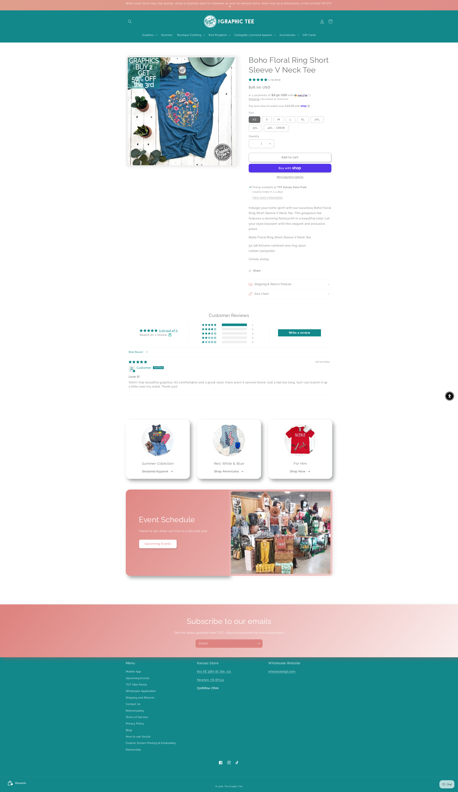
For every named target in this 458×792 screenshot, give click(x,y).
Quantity (254, 136)
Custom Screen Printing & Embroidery (151, 742)
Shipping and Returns (140, 697)
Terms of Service (137, 717)
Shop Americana (226, 471)
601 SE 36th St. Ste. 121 (214, 671)
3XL (255, 127)
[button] (130, 21)
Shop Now (297, 471)
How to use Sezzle (138, 736)
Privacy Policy (135, 723)
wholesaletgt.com (281, 671)
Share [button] (257, 270)
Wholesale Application (141, 690)
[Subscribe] (258, 643)
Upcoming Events (158, 543)
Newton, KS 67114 (210, 680)
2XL (317, 119)
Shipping (254, 99)
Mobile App (133, 671)
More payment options (290, 177)
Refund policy (135, 710)
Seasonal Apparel (155, 471)
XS (254, 119)
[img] (138, 362)
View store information (267, 197)
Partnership (133, 749)
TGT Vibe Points (136, 684)
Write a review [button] (299, 332)
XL (303, 119)
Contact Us (133, 704)
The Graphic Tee (233, 786)
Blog (129, 730)
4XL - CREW (276, 127)
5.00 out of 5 (168, 330)
